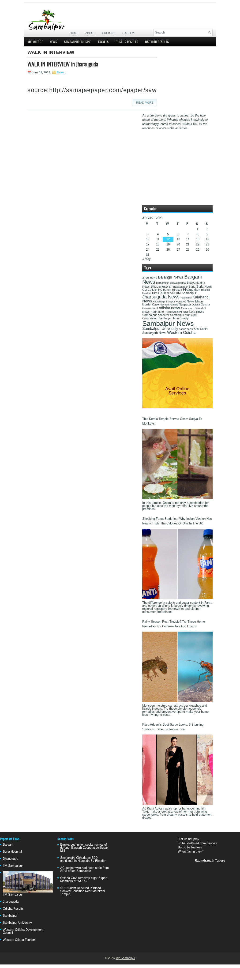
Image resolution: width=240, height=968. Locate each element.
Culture (108, 33)
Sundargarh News (154, 333)
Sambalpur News (168, 323)
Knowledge (35, 41)
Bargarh (8, 844)
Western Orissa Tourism (19, 940)
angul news (149, 277)
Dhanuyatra (10, 858)
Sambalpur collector (155, 315)
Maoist (199, 301)
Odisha (196, 304)
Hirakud (177, 289)
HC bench (164, 289)
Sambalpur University (160, 329)
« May (146, 259)
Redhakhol (157, 311)
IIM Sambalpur (186, 293)
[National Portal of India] (177, 407)
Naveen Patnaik (169, 304)
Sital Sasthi (201, 329)
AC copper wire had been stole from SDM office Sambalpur (84, 869)
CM (144, 289)
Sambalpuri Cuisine (77, 41)
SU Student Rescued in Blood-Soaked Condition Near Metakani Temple (82, 891)
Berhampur (162, 282)
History (128, 33)
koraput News (185, 301)
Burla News (204, 286)
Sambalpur (10, 915)
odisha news (169, 308)
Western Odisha (181, 332)
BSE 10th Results (157, 41)
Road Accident (173, 311)
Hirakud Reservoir (163, 293)
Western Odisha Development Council (23, 931)
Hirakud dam (191, 289)
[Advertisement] (158, 16)
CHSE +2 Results (127, 41)
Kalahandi (185, 297)
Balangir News (170, 277)
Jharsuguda (11, 901)
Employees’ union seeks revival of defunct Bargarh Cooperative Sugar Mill (84, 847)
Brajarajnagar (180, 286)
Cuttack (152, 289)
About (90, 33)
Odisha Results (13, 908)
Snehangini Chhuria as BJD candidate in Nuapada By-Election (83, 859)
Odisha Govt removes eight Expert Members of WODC (83, 879)
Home (74, 33)
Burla (192, 286)
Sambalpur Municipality (173, 318)
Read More (144, 102)
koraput (170, 301)
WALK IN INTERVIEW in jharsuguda (62, 64)
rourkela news (193, 311)
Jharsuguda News (161, 296)
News (53, 41)
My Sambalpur (125, 958)
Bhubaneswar (161, 286)
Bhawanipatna (178, 282)
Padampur (187, 308)
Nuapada (185, 304)
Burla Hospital (12, 851)
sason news (186, 329)
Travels (103, 41)
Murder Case (150, 304)
